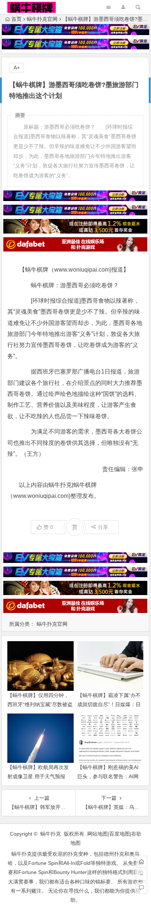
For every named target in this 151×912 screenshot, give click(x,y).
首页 (16, 19)
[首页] (141, 861)
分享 (103, 527)
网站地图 (97, 834)
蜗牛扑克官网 (42, 19)
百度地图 (119, 834)
